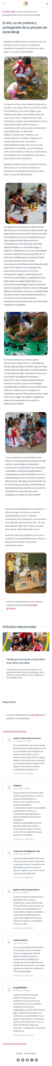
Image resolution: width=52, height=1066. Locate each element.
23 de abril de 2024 (21, 892)
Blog (13, 11)
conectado (34, 715)
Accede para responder (23, 773)
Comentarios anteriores (14, 731)
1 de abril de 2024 (20, 943)
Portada (6, 11)
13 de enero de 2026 (21, 788)
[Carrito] (47, 4)
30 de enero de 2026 (22, 741)
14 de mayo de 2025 (21, 854)
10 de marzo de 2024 (22, 990)
